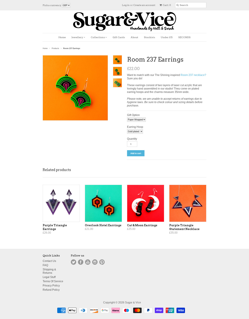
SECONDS (184, 37)
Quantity (132, 138)
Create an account (144, 5)
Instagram (95, 262)
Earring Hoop (135, 126)
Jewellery (77, 37)
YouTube (87, 262)
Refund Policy (51, 289)
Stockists (149, 37)
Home (62, 37)
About (134, 37)
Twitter (73, 262)
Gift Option (133, 115)
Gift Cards (119, 37)
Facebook (80, 262)
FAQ (45, 265)
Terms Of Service (53, 281)
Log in (126, 5)
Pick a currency (52, 5)
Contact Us (49, 261)
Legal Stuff (49, 277)
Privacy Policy (51, 285)
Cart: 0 (166, 5)
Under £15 (167, 37)
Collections (98, 37)
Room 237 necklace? (193, 75)
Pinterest (102, 262)
